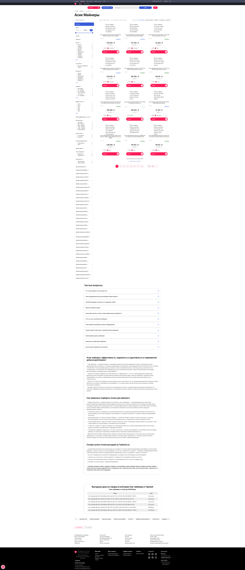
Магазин (82, 1)
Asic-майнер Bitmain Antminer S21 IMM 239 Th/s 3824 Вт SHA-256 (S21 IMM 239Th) (135, 136)
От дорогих (167, 20)
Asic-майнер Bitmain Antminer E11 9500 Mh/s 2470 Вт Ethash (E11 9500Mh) (134, 35)
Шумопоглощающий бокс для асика (159, 543)
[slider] (75, 32)
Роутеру (127, 541)
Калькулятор (87, 3)
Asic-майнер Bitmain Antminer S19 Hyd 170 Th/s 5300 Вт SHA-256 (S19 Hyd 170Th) (111, 499)
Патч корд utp (128, 535)
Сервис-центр (97, 1)
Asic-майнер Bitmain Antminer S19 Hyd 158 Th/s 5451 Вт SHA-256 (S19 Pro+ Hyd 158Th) (112, 507)
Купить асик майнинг (80, 536)
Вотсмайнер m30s (154, 538)
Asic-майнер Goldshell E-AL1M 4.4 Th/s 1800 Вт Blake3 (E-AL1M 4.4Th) (134, 102)
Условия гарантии (127, 555)
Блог (104, 1)
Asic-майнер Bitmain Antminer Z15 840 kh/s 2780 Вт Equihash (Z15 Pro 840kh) (110, 69)
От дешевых (161, 20)
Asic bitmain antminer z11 (106, 538)
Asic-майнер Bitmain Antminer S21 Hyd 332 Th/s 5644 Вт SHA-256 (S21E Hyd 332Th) (110, 102)
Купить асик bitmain (105, 543)
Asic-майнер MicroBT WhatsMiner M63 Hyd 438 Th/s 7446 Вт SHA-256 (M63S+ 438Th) (112, 510)
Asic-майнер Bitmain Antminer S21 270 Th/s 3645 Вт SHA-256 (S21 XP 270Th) (135, 69)
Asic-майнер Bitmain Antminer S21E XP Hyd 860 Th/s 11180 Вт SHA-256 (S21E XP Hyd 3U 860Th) (110, 137)
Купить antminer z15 (130, 543)
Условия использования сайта (82, 566)
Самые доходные (149, 20)
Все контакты (166, 564)
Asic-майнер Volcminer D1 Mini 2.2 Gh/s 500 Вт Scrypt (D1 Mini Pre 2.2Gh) (159, 35)
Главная (77, 1)
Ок (91, 30)
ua (164, 1)
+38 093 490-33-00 (165, 555)
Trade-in (97, 559)
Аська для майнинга (105, 536)
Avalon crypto (153, 536)
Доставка (97, 556)
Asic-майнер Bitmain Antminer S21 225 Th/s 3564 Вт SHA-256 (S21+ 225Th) (159, 69)
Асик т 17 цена (78, 539)
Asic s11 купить (128, 538)
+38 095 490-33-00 (165, 558)
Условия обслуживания (113, 555)
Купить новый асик (104, 539)
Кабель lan (77, 543)
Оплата (97, 553)
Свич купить (103, 535)
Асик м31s (127, 539)
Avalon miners (78, 538)
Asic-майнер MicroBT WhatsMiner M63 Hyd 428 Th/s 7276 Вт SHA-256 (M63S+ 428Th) (112, 496)
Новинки (156, 20)
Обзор (80, 3)
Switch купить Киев (155, 539)
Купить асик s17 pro (79, 541)
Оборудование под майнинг (82, 535)
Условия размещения (113, 553)
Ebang (101, 541)
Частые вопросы (79, 565)
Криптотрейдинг (140, 553)
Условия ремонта (127, 553)
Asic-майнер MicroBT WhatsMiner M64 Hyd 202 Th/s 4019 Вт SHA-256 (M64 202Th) (111, 504)
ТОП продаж (141, 20)
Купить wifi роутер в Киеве (157, 535)
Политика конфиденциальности (83, 568)
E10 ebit (127, 536)
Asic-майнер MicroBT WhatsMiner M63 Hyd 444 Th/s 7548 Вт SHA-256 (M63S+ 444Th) (112, 501)
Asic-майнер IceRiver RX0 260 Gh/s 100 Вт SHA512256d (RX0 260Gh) (159, 102)
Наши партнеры (80, 563)
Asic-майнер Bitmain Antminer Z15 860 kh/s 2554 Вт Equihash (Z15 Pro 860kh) (110, 35)
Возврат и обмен (99, 558)
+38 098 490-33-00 (165, 562)
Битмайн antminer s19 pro (156, 541)
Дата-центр (89, 1)
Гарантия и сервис (99, 555)
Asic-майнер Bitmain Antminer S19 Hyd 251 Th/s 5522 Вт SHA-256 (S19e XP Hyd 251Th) (159, 136)
